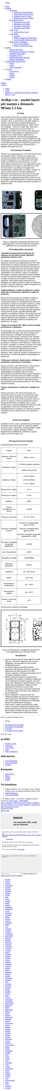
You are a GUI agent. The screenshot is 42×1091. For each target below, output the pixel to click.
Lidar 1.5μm (13, 30)
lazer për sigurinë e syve (9, 805)
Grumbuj (17, 36)
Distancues (13, 10)
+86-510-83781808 (11, 795)
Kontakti (8, 79)
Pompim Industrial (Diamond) (19, 58)
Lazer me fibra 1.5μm (21, 32)
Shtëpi (7, 6)
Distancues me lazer (11, 807)
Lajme (11, 65)
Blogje (11, 63)
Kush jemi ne (14, 71)
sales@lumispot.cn (11, 793)
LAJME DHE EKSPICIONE (15, 61)
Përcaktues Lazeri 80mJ (22, 28)
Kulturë (12, 75)
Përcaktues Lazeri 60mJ (22, 26)
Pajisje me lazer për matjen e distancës (26, 803)
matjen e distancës (24, 805)
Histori (11, 73)
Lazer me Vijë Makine (21, 44)
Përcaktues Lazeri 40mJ (22, 24)
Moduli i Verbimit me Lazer (23, 46)
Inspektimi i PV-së (15, 56)
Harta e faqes (13, 801)
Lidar (7, 749)
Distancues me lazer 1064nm (23, 18)
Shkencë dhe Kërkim (16, 59)
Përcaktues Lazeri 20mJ (22, 22)
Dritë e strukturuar (11, 751)
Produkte (8, 8)
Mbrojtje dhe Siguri (16, 50)
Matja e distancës (6, 803)
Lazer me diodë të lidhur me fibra (25, 40)
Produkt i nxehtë (10, 744)
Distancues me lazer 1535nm (23, 14)
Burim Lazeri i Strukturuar (18, 42)
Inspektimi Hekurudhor (17, 54)
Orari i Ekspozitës (15, 67)
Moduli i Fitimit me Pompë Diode (25, 38)
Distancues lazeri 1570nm (22, 16)
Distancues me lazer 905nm (23, 12)
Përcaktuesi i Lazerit (16, 20)
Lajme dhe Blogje (11, 761)
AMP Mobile (23, 801)
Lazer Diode (13, 34)
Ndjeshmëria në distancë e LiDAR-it (21, 52)
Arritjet (11, 77)
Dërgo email (5, 810)
